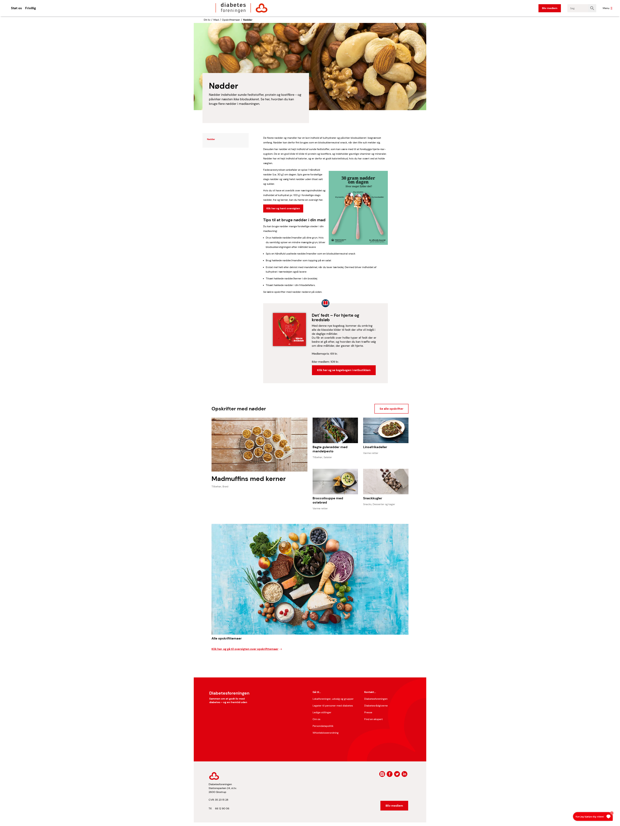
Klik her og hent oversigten (283, 208)
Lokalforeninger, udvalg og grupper (333, 699)
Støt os (16, 8)
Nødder (247, 19)
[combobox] (577, 8)
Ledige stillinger (322, 712)
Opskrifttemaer (231, 19)
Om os (316, 719)
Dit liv (207, 19)
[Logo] (241, 8)
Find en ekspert (373, 719)
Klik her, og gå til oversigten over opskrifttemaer (245, 649)
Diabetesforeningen (376, 699)
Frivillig (30, 8)
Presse (368, 712)
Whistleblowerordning (326, 732)
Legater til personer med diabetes (333, 705)
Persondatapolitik (323, 726)
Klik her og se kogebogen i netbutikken (344, 370)
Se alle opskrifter (391, 409)
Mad (216, 19)
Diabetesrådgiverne (376, 705)
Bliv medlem (549, 8)
